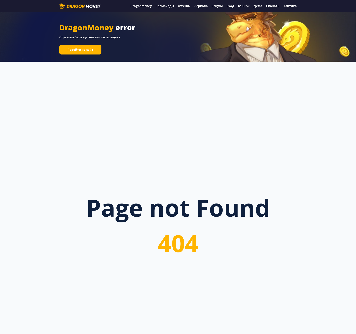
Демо (257, 6)
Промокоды (165, 6)
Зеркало (201, 6)
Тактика (290, 6)
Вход (230, 6)
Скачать (272, 6)
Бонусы (217, 6)
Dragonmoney (141, 6)
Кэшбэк (244, 6)
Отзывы (184, 6)
